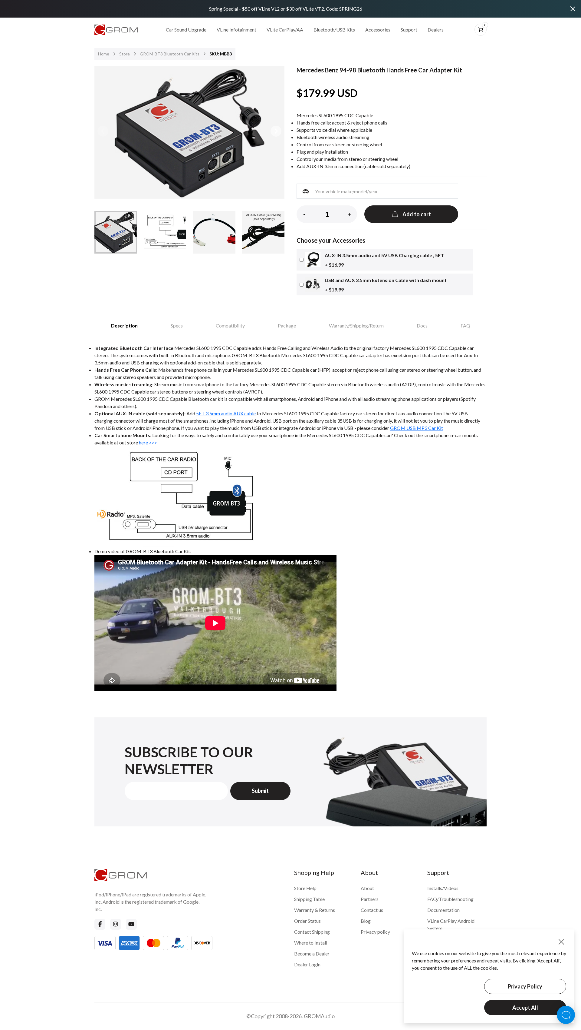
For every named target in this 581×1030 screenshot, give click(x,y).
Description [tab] (124, 325)
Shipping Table (309, 899)
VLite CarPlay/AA (285, 29)
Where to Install (310, 942)
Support (409, 29)
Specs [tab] (177, 325)
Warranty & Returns (314, 910)
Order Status (307, 921)
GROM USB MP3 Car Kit (416, 428)
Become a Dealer (312, 953)
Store (124, 53)
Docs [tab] (422, 325)
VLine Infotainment (236, 29)
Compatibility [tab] (230, 325)
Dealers (436, 29)
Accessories (377, 29)
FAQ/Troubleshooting (450, 899)
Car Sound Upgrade (186, 29)
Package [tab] (287, 325)
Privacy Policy (525, 986)
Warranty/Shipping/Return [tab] (356, 325)
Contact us (372, 910)
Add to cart (416, 214)
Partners (370, 899)
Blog (366, 921)
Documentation (443, 910)
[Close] (573, 8)
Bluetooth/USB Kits (334, 29)
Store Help (305, 888)
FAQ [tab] (465, 325)
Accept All (525, 1007)
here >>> (148, 442)
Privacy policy (375, 932)
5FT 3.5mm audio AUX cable (226, 413)
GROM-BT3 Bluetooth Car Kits (169, 53)
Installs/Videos (442, 888)
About (367, 888)
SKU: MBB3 (220, 53)
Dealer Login (307, 964)
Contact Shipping (312, 932)
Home (103, 53)
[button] (276, 131)
